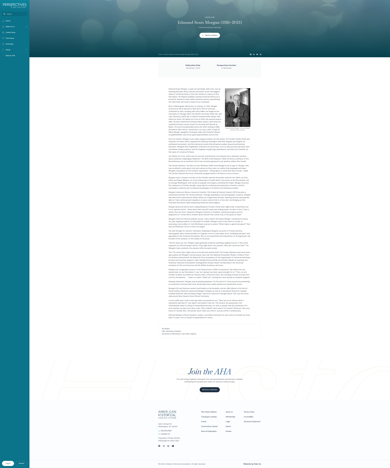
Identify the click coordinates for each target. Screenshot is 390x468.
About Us (229, 412)
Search (228, 426)
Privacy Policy (249, 412)
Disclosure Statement (252, 422)
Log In (8, 463)
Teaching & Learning (209, 417)
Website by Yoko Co (252, 464)
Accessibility (248, 417)
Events (203, 422)
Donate (21, 463)
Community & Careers (209, 426)
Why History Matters (209, 412)
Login (228, 422)
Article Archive (168, 54)
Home (160, 54)
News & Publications (209, 431)
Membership (230, 417)
